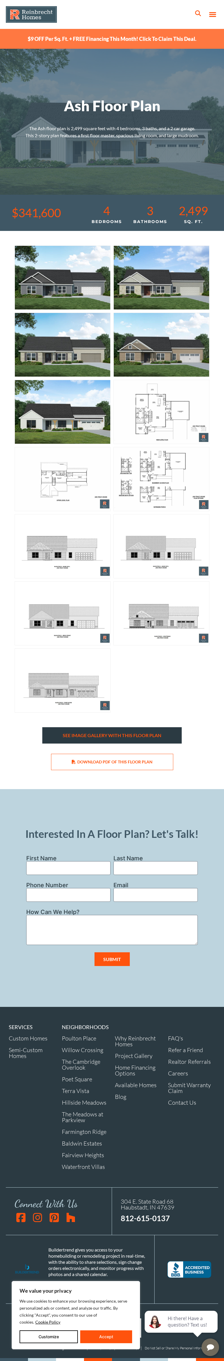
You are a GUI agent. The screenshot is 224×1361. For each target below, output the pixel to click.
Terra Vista (75, 1090)
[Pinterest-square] (54, 1217)
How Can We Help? (53, 912)
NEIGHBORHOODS (85, 1027)
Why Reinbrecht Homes (135, 1041)
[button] (212, 14)
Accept (106, 1336)
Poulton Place (79, 1038)
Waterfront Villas (83, 1166)
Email (120, 885)
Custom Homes (28, 1038)
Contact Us (182, 1102)
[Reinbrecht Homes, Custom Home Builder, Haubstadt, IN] (189, 1269)
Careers (178, 1073)
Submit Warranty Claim (189, 1087)
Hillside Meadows (84, 1102)
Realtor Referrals (189, 1061)
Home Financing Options (135, 1070)
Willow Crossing (82, 1050)
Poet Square (77, 1079)
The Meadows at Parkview (82, 1117)
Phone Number (47, 885)
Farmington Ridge (84, 1131)
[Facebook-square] (21, 1217)
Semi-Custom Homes (26, 1052)
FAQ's (175, 1038)
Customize (48, 1336)
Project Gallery (134, 1055)
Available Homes (136, 1085)
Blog (120, 1096)
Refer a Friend (185, 1050)
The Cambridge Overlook (81, 1064)
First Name (41, 858)
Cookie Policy (47, 1322)
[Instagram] (37, 1217)
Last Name (128, 858)
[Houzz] (71, 1217)
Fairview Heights (83, 1155)
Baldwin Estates (82, 1143)
